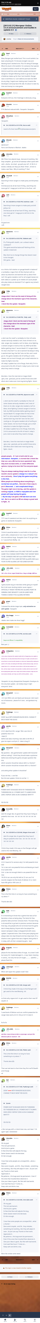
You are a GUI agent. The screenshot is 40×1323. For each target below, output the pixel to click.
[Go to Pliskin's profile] (3, 889)
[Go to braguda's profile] (3, 948)
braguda (9, 947)
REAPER (8, 978)
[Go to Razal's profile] (3, 54)
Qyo (7, 1080)
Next (33, 48)
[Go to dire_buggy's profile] (3, 616)
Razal (8, 53)
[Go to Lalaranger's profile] (3, 967)
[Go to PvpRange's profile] (3, 713)
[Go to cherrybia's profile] (3, 155)
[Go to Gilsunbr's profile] (3, 140)
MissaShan (9, 116)
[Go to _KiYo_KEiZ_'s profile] (3, 569)
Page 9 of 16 (19, 48)
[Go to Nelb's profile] (3, 911)
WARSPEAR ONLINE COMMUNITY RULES (17, 19)
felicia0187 (9, 693)
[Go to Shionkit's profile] (3, 105)
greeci (8, 601)
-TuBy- (8, 291)
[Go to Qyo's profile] (3, 1080)
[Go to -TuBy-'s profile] (3, 292)
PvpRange (9, 712)
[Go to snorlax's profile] (4, 39)
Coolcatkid (9, 627)
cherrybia (9, 154)
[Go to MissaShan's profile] (3, 116)
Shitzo (8, 527)
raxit (7, 195)
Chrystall (9, 176)
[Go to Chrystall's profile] (3, 176)
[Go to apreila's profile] (3, 727)
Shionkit (9, 104)
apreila (8, 726)
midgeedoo (10, 651)
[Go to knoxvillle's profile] (3, 809)
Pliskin (8, 889)
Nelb (7, 911)
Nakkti (8, 546)
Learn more (3, 3)
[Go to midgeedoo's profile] (3, 651)
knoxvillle (9, 809)
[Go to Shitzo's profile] (3, 528)
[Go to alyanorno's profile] (3, 232)
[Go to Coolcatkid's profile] (3, 627)
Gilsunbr (9, 140)
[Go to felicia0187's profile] (3, 693)
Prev (6, 48)
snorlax (9, 39)
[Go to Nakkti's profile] (3, 547)
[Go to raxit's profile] (3, 195)
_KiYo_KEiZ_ (9, 568)
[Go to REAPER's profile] (3, 979)
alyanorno (9, 231)
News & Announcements (26, 39)
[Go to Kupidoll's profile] (3, 93)
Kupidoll (9, 93)
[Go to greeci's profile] (3, 602)
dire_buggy (9, 615)
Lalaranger (9, 967)
